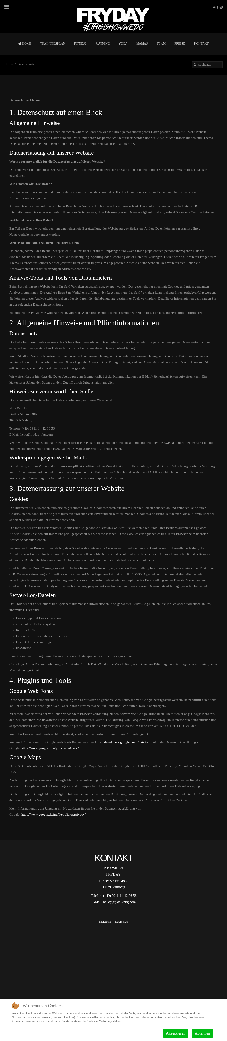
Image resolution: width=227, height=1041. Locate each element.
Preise (179, 43)
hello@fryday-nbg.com (119, 902)
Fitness (80, 43)
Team (161, 43)
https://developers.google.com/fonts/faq (122, 742)
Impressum (105, 921)
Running (103, 43)
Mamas (142, 43)
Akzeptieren (175, 1033)
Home (26, 43)
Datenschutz (121, 921)
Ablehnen (202, 1033)
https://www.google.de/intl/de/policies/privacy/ (53, 814)
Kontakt (201, 43)
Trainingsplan (52, 43)
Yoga (123, 43)
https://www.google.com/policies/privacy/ (50, 748)
